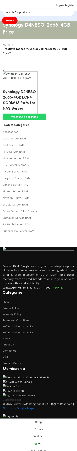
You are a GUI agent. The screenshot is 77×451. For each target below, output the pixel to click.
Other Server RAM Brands (20, 211)
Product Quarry (12, 363)
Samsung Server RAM (17, 217)
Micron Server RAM (15, 191)
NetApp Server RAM (16, 198)
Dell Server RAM (13, 145)
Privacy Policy (11, 308)
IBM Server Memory (16, 165)
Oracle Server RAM (15, 204)
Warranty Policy (12, 314)
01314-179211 (44, 287)
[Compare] (7, 84)
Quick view (17, 84)
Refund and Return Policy (18, 326)
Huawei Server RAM (16, 158)
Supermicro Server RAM (18, 231)
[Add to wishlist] (27, 84)
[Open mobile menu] (4, 5)
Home (7, 44)
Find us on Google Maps (18, 408)
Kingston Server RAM (16, 178)
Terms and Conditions (16, 320)
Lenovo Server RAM (16, 184)
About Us (8, 344)
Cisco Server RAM (14, 138)
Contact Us (9, 350)
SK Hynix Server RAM (17, 224)
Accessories (10, 132)
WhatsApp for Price (24, 117)
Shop (6, 301)
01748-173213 (26, 287)
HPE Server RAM (14, 151)
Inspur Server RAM (15, 171)
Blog (5, 356)
